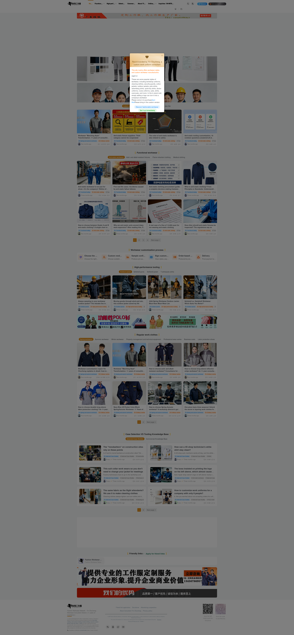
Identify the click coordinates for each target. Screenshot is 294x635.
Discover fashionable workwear (147, 107)
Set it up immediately (147, 110)
